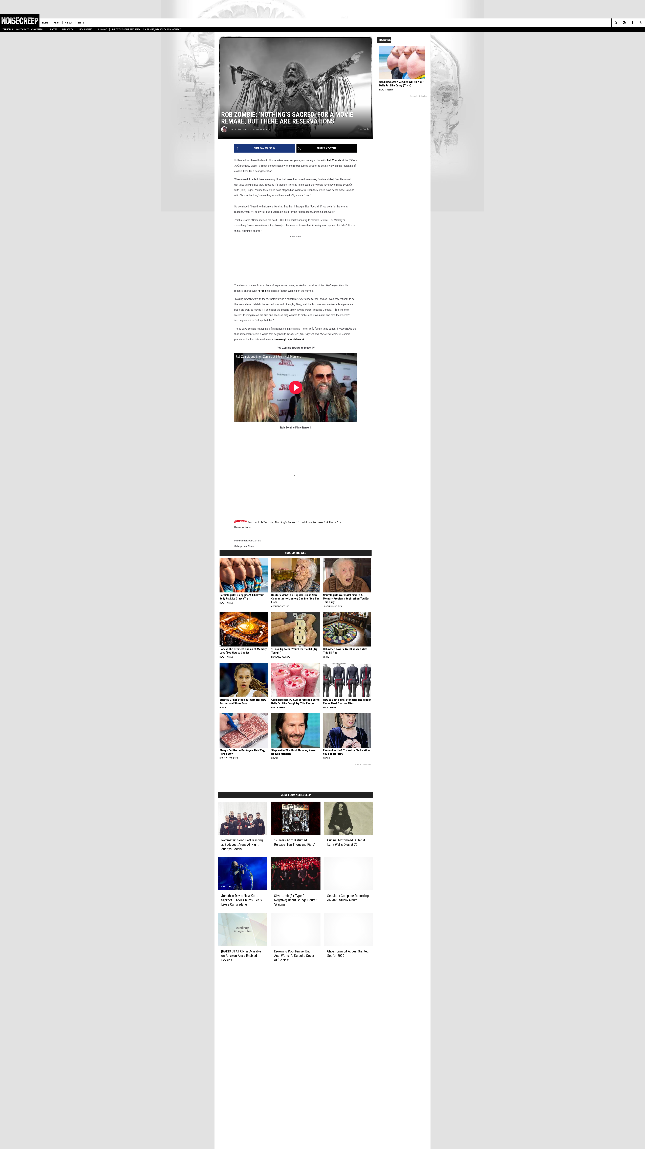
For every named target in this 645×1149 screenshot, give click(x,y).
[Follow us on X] (641, 22)
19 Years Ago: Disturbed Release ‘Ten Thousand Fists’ (294, 842)
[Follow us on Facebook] (632, 22)
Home (45, 22)
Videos (69, 22)
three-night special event (289, 339)
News (57, 22)
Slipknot (102, 29)
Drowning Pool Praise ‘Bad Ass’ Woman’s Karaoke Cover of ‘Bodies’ (294, 955)
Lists (81, 22)
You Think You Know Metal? (30, 29)
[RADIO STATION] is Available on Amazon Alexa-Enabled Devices (241, 955)
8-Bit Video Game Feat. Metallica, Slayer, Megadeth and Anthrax (146, 29)
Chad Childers (235, 129)
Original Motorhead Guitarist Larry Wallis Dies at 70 (346, 842)
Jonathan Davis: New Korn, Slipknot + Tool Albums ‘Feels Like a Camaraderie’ (241, 900)
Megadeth (67, 29)
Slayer (53, 29)
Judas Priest (85, 29)
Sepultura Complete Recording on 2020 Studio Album (348, 898)
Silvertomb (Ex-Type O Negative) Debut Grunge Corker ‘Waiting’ (295, 900)
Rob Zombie (334, 160)
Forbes (262, 290)
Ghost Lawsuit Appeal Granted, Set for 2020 (348, 953)
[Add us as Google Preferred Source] (624, 22)
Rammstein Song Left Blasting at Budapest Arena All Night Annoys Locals (242, 844)
